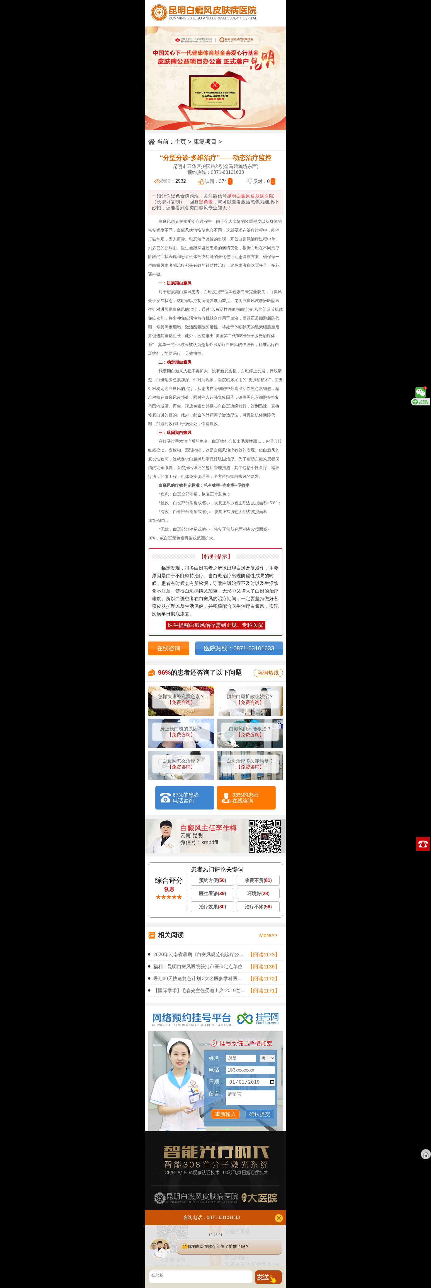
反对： (263, 181)
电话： (217, 1070)
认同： (218, 181)
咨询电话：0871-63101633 (211, 1217)
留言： (217, 1094)
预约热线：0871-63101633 (215, 172)
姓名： (217, 1058)
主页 (180, 141)
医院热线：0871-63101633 (239, 648)
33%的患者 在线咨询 (245, 798)
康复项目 (205, 141)
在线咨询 (168, 648)
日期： (217, 1082)
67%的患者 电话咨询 (186, 798)
